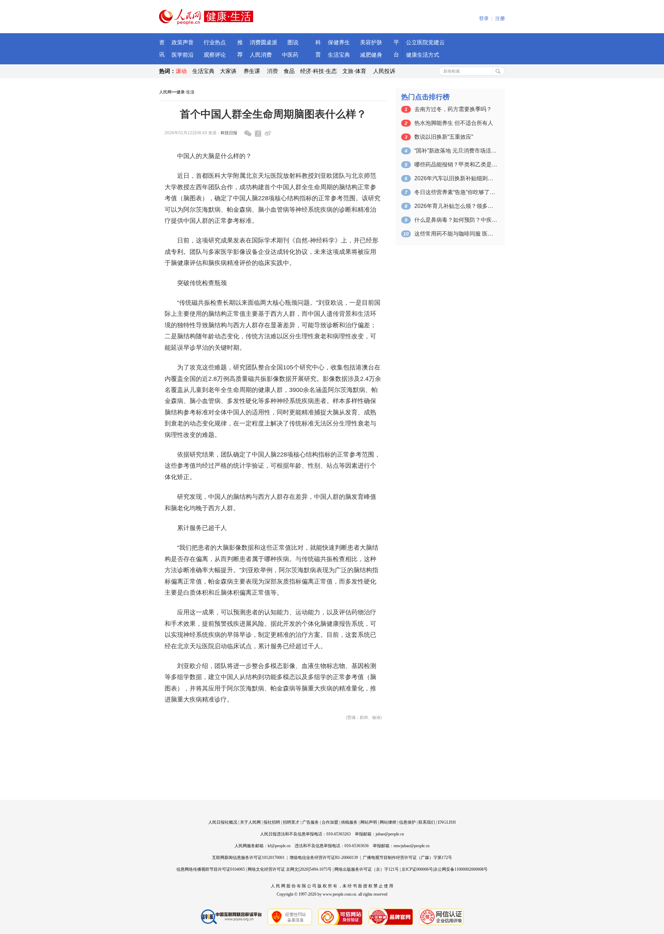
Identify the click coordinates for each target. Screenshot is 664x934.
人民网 (165, 92)
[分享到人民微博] (258, 133)
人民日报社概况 (222, 822)
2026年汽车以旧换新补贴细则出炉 (455, 178)
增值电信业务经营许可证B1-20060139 (323, 857)
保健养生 (339, 42)
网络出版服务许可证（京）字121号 (366, 869)
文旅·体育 (354, 71)
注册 (500, 18)
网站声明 (368, 822)
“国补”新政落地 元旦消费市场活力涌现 (455, 151)
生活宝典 (339, 55)
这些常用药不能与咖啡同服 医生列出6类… (455, 234)
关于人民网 (250, 822)
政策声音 (183, 42)
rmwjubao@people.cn (412, 845)
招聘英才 (291, 822)
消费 (272, 71)
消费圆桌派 (263, 42)
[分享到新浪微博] (268, 133)
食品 (289, 71)
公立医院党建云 (425, 42)
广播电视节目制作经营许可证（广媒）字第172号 (407, 857)
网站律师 (388, 822)
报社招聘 (272, 822)
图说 (292, 42)
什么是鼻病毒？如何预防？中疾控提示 (455, 220)
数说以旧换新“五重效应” (443, 137)
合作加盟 (330, 822)
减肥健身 (371, 55)
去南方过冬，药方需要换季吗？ (453, 109)
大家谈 (228, 71)
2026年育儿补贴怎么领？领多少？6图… (455, 206)
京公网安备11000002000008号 (461, 869)
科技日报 (229, 132)
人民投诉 (384, 71)
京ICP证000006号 (417, 869)
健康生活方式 (422, 55)
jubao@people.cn (390, 834)
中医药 (290, 55)
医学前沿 (183, 55)
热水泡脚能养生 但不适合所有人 (453, 123)
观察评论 (215, 55)
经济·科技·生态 (318, 71)
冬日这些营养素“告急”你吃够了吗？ (455, 192)
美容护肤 (371, 42)
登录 (484, 18)
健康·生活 (185, 92)
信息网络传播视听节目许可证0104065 (210, 869)
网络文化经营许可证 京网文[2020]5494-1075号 (290, 869)
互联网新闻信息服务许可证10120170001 (248, 857)
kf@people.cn (279, 845)
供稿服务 (349, 822)
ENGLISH (447, 822)
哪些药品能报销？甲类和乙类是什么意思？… (455, 164)
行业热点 (215, 42)
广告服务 (310, 822)
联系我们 (426, 822)
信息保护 (407, 822)
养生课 (251, 71)
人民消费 (261, 55)
